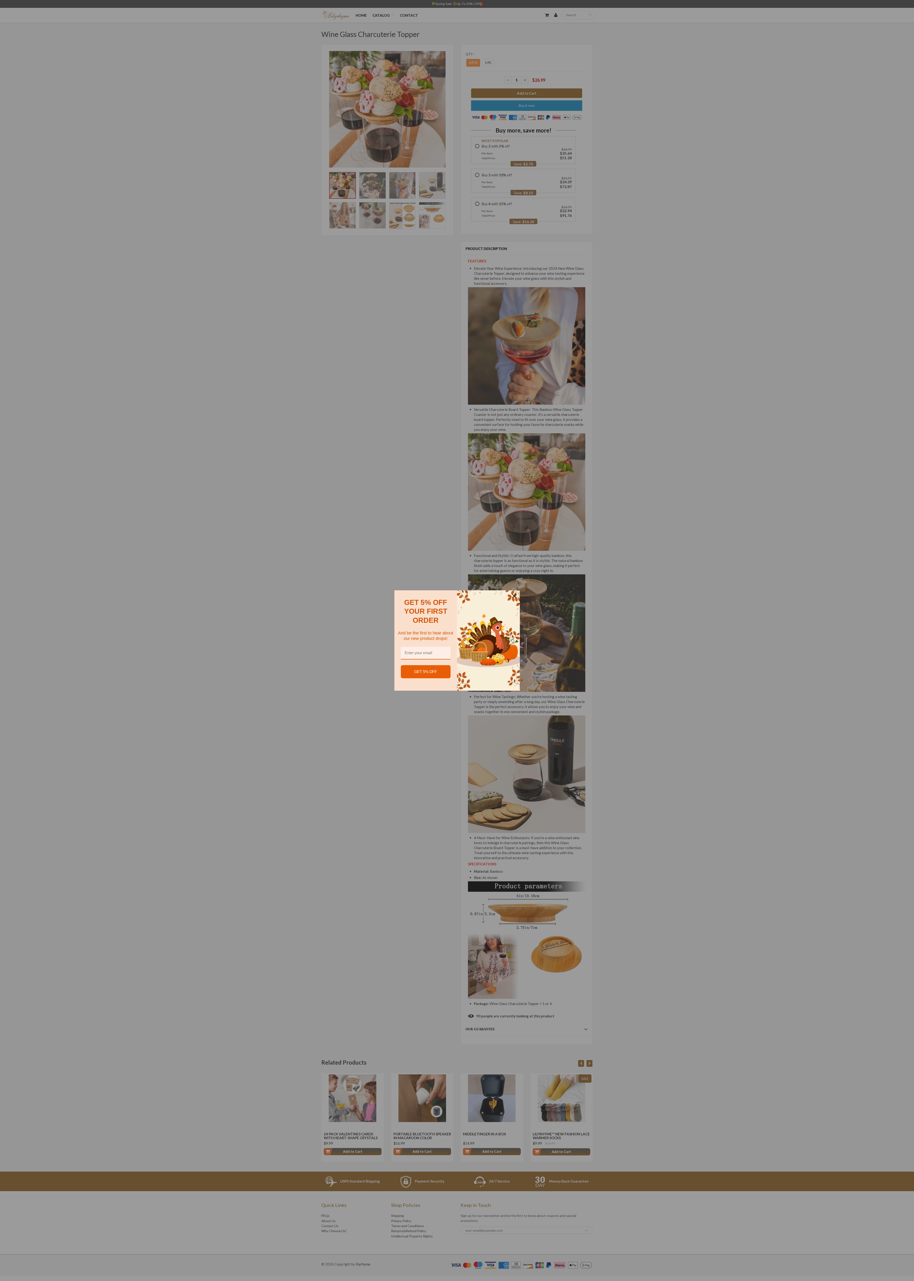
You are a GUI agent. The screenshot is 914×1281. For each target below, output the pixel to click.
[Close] (514, 596)
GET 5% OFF (425, 672)
